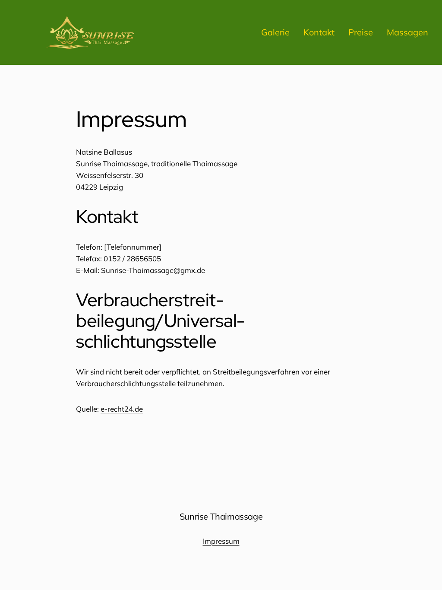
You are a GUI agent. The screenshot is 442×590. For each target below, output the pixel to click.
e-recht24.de (122, 408)
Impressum (221, 541)
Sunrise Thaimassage (221, 516)
